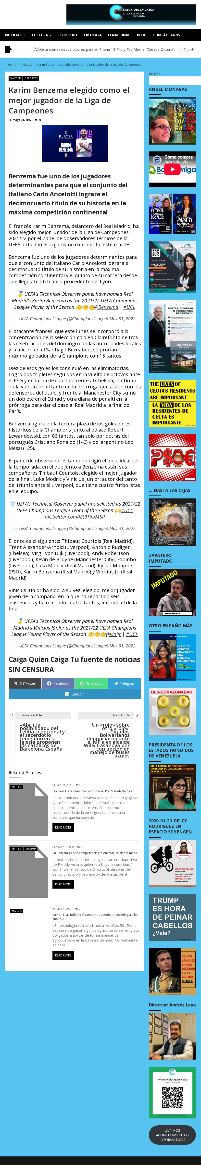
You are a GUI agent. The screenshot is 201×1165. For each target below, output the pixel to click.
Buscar (154, 74)
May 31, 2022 (122, 319)
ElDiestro (67, 35)
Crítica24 (92, 35)
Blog (141, 35)
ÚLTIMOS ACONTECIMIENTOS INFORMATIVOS (172, 1135)
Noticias (13, 35)
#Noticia (15, 78)
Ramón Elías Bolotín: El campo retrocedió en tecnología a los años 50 (95, 917)
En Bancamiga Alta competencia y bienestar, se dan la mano (94, 853)
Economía (30, 849)
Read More (63, 827)
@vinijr (113, 634)
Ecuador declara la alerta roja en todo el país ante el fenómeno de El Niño (96, 49)
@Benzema (106, 307)
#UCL (129, 307)
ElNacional (119, 35)
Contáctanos (166, 35)
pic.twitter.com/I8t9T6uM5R (75, 517)
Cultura (40, 35)
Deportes (31, 78)
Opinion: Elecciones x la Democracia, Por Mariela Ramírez (93, 791)
